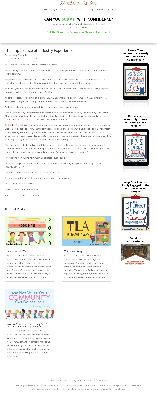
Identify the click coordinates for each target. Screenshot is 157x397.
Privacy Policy (75, 381)
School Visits (100, 9)
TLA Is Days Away (73, 251)
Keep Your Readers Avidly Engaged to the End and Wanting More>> (135, 186)
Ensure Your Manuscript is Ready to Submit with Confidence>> (135, 54)
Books (63, 9)
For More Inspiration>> (135, 240)
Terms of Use (89, 381)
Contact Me (102, 381)
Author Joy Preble (13, 125)
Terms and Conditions (59, 381)
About (70, 9)
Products (79, 9)
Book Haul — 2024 (16, 251)
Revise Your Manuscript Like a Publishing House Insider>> (135, 120)
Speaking (89, 9)
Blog (53, 9)
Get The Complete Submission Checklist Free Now (77, 32)
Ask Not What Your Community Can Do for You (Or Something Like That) (27, 325)
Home (46, 9)
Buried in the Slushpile (16, 55)
